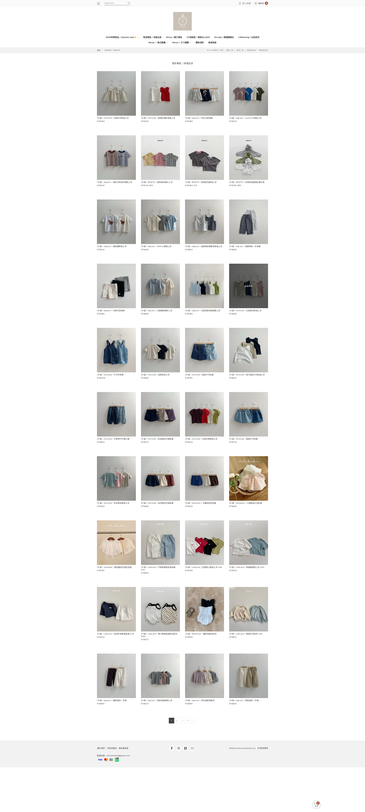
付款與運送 (112, 748)
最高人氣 (240, 50)
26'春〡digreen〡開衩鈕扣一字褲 (244, 700)
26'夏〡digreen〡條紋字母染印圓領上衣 (114, 182)
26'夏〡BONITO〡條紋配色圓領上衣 (201, 182)
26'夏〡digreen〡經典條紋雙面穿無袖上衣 (203, 246)
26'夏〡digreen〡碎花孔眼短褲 (199, 118)
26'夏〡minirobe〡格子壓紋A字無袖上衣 (247, 374)
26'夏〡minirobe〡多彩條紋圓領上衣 (113, 503)
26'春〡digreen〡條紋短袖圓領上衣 (157, 700)
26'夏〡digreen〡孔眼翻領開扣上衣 (157, 310)
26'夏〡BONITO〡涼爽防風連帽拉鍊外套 (246, 182)
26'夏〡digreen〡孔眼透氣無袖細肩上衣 (202, 310)
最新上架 (229, 50)
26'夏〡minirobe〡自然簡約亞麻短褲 (157, 503)
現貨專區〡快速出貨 (152, 37)
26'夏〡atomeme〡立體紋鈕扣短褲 (200, 503)
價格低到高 (251, 50)
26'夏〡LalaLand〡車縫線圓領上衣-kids (246, 567)
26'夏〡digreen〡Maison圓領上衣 (156, 246)
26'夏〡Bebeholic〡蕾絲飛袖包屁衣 (201, 634)
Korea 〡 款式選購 (157, 42)
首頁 (99, 50)
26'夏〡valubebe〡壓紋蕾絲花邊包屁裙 (114, 567)
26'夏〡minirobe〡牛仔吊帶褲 (110, 374)
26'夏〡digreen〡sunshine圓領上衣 (245, 118)
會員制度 (212, 42)
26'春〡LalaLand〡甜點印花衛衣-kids (245, 634)
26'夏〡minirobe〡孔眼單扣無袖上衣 (245, 310)
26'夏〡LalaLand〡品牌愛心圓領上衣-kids (203, 567)
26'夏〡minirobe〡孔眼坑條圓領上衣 (201, 439)
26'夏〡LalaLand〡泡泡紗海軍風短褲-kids (115, 634)
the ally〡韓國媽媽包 (224, 37)
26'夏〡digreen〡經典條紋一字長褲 (245, 246)
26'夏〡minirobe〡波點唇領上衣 (155, 374)
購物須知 (200, 42)
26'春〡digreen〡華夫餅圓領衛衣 (200, 700)
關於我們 (101, 748)
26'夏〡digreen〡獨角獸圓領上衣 (111, 246)
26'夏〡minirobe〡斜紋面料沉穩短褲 (157, 439)
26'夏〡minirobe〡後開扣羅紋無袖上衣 (158, 118)
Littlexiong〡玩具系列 (249, 37)
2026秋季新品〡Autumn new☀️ (121, 37)
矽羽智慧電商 (262, 748)
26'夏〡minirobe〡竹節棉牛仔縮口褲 (113, 439)
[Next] (193, 720)
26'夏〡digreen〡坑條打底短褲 (111, 310)
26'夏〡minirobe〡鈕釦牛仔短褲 (199, 374)
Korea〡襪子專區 (174, 37)
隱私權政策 (123, 748)
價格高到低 (263, 50)
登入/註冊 (246, 3)
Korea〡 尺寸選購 (180, 42)
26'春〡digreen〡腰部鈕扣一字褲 (111, 700)
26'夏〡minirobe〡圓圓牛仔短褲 (243, 439)
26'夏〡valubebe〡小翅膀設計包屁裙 (245, 503)
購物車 (262, 3)
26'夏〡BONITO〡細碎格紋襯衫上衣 (157, 182)
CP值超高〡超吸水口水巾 (198, 37)
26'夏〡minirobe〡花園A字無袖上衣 (113, 118)
